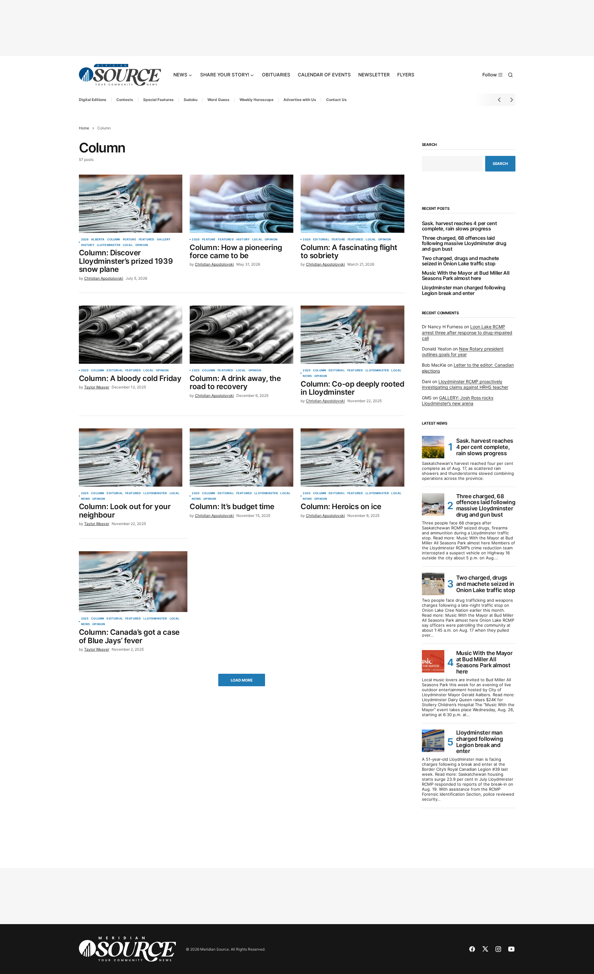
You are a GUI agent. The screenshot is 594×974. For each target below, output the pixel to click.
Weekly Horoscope (256, 99)
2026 (85, 239)
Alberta (97, 239)
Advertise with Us (299, 99)
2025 (85, 370)
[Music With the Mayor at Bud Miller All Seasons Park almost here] (433, 661)
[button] (510, 74)
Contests (124, 99)
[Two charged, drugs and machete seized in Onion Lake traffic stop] (433, 584)
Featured (146, 239)
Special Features (158, 99)
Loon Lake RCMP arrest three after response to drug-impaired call (467, 332)
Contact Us (336, 99)
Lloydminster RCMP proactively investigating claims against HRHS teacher (465, 384)
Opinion (141, 245)
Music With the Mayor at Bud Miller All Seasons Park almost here (465, 275)
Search (429, 144)
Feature (129, 239)
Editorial (321, 239)
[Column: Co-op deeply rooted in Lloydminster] (352, 335)
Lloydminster (108, 245)
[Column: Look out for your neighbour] (130, 457)
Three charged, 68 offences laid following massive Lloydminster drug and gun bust (464, 243)
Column (113, 239)
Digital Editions (92, 99)
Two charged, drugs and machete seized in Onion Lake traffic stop (460, 261)
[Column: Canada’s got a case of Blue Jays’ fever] (133, 581)
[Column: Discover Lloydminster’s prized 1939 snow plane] (130, 204)
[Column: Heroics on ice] (352, 457)
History (87, 245)
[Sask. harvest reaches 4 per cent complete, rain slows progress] (433, 447)
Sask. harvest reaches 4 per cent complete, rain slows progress (459, 226)
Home (84, 128)
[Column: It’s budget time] (241, 457)
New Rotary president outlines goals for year (463, 351)
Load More (242, 680)
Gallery (164, 239)
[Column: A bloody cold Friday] (130, 335)
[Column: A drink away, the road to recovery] (241, 335)
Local (128, 245)
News (307, 376)
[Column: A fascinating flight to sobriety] (352, 204)
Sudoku (190, 99)
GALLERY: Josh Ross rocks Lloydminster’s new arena (457, 400)
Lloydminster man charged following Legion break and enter (463, 290)
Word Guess (218, 99)
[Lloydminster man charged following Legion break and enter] (433, 741)
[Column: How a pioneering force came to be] (241, 204)
